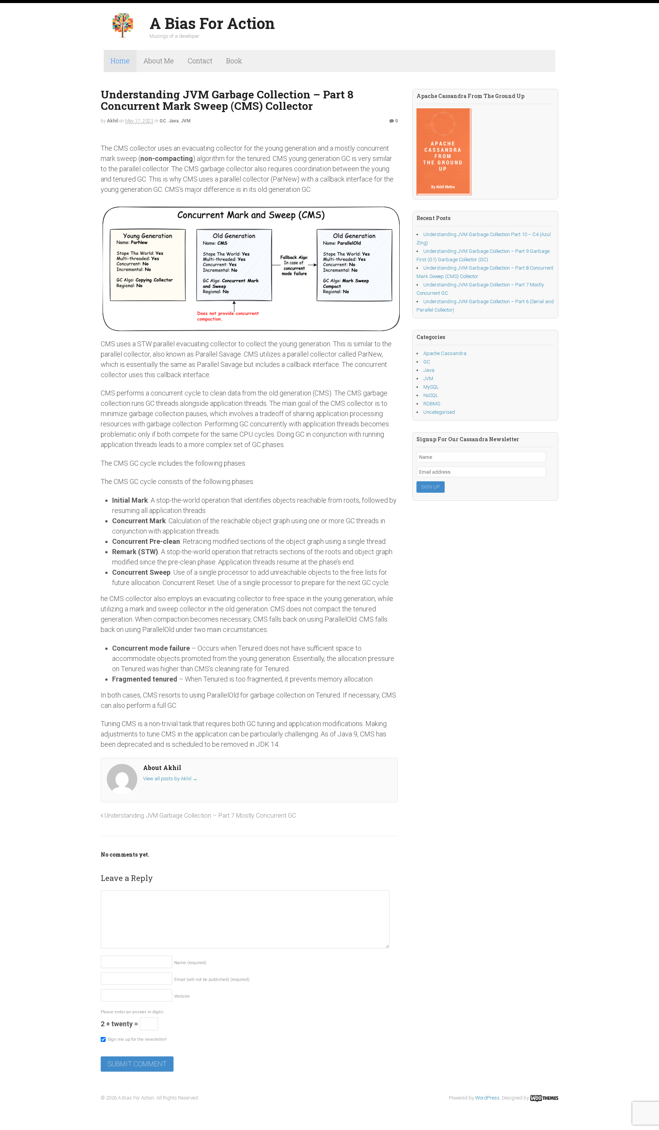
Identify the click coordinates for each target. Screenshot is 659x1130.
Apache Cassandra (444, 353)
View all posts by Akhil (170, 778)
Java (173, 121)
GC (162, 121)
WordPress (487, 1098)
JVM (186, 121)
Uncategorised (439, 412)
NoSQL (430, 395)
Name (190, 962)
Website (182, 996)
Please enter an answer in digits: (132, 1011)
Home (120, 60)
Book (234, 60)
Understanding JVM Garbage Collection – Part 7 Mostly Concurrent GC (200, 815)
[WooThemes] (544, 1098)
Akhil (112, 121)
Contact (200, 60)
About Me (158, 60)
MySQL (431, 387)
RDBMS (431, 404)
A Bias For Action (212, 23)
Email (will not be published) (211, 979)
